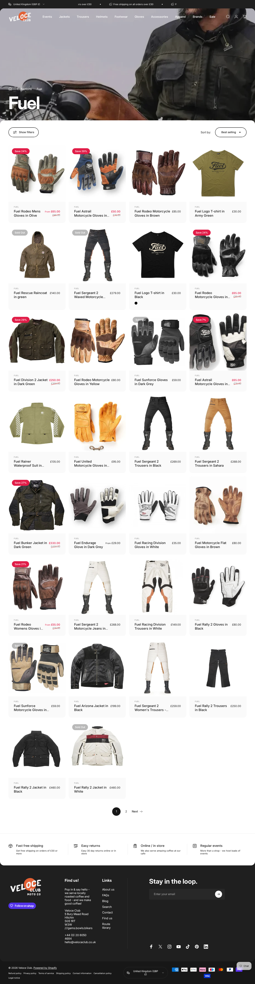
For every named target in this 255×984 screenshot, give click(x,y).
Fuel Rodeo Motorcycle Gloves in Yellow (92, 382)
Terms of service (46, 973)
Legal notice (14, 978)
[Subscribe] (218, 894)
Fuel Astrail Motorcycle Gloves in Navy (90, 215)
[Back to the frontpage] (10, 89)
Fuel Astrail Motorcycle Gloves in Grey (211, 384)
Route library (106, 925)
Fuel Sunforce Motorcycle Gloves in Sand (30, 710)
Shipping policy (63, 973)
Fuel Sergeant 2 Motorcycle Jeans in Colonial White (90, 628)
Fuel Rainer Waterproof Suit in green (28, 465)
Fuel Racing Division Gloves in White (150, 545)
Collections (24, 89)
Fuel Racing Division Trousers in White (150, 626)
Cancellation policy (102, 973)
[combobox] (26, 4)
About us (108, 889)
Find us (107, 918)
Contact (107, 912)
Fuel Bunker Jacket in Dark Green (30, 545)
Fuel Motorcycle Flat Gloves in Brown (210, 545)
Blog (105, 901)
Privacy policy (29, 973)
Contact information (82, 973)
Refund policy (14, 973)
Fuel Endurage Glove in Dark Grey (88, 545)
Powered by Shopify (45, 967)
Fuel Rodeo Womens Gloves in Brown (28, 628)
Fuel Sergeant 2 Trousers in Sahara (209, 463)
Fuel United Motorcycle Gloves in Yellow (90, 465)
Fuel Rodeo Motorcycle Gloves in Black (211, 297)
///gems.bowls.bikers (78, 928)
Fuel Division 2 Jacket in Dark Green (30, 382)
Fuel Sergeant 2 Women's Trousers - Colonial (150, 710)
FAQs (105, 895)
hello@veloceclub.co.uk (80, 942)
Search (107, 907)
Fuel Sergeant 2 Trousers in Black (148, 463)
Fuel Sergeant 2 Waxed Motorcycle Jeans (88, 297)
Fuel (16, 207)
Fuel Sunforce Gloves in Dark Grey (151, 382)
